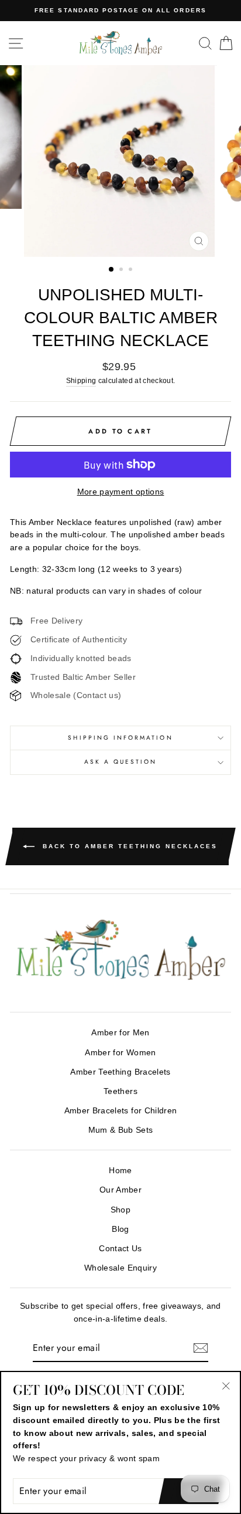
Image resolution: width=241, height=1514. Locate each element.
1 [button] (112, 270)
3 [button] (132, 270)
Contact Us (120, 1248)
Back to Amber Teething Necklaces (128, 845)
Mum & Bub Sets (120, 1130)
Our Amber (120, 1190)
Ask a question (120, 761)
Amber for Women (120, 1052)
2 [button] (122, 270)
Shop (120, 1209)
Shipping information (120, 737)
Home (120, 1170)
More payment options (120, 491)
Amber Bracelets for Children (120, 1110)
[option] (120, 10)
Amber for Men (120, 1032)
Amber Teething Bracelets (120, 1072)
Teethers (120, 1091)
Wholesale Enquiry (120, 1268)
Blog (120, 1229)
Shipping (81, 380)
